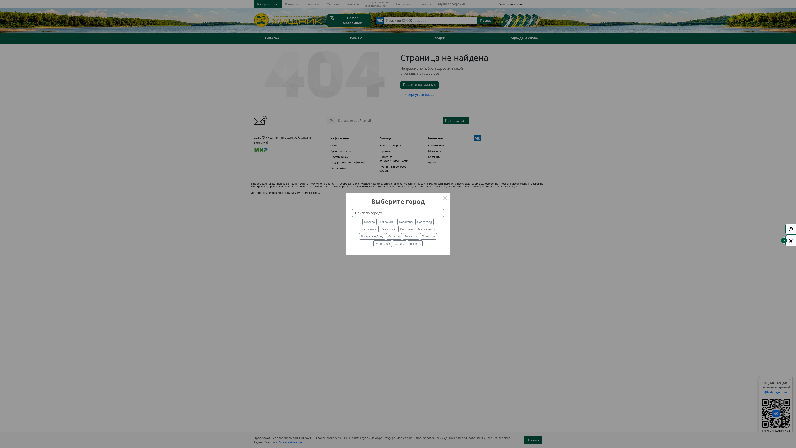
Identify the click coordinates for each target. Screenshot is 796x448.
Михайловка (427, 229)
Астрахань (387, 222)
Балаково (406, 222)
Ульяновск (382, 244)
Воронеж (406, 229)
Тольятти (428, 236)
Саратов (394, 236)
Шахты (400, 244)
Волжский (388, 229)
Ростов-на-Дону (372, 236)
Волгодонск (368, 229)
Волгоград (424, 222)
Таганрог (411, 236)
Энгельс (415, 244)
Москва (369, 222)
